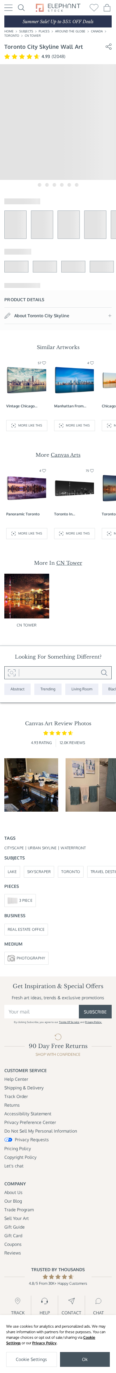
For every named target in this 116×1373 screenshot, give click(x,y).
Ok (85, 1359)
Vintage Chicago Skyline (20, 406)
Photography (31, 958)
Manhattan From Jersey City (69, 406)
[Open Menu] (8, 8)
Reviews (12, 1252)
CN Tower (33, 35)
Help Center (16, 1079)
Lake (12, 871)
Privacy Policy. (93, 1022)
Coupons (13, 1244)
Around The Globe (70, 31)
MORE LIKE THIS (30, 425)
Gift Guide (14, 1226)
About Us (13, 1192)
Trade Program (19, 1209)
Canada (97, 31)
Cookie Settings (31, 1359)
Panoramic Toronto (23, 514)
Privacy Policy (44, 1343)
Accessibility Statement (27, 1113)
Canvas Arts (65, 455)
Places (44, 31)
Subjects (26, 31)
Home (9, 31)
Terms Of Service (69, 1022)
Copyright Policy (20, 1157)
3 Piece (25, 900)
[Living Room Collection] (81, 689)
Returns (12, 1105)
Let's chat (14, 1165)
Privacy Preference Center (30, 1122)
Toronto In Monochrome (65, 514)
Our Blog (13, 1201)
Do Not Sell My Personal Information (40, 1131)
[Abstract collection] (17, 689)
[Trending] (48, 689)
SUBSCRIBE (95, 1011)
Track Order (16, 1096)
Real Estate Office (26, 929)
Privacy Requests (32, 1139)
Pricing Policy (17, 1148)
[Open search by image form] (12, 673)
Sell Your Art (16, 1218)
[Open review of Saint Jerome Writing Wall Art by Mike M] (31, 785)
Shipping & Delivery (24, 1087)
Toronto (11, 35)
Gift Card (13, 1235)
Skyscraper (39, 871)
